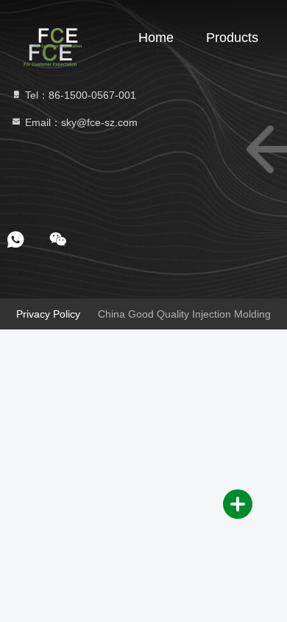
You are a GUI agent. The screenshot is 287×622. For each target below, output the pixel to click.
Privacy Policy (48, 314)
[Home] (59, 37)
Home (156, 37)
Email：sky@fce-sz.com (80, 122)
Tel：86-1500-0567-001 (79, 95)
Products (232, 37)
